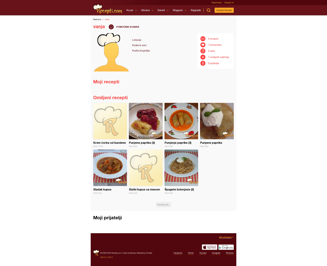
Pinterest (230, 253)
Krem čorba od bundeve (110, 125)
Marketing (141, 253)
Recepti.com (108, 9)
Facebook (178, 253)
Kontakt (149, 253)
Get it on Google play (226, 247)
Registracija (216, 3)
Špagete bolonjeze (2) (181, 172)
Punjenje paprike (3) (181, 125)
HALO (110, 257)
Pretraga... (208, 10)
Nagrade (196, 10)
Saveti (161, 10)
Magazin (178, 10)
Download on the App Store (209, 247)
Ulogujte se (229, 3)
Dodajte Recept (224, 10)
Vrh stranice (225, 237)
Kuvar (129, 10)
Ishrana (145, 10)
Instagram (216, 253)
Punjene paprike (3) (146, 125)
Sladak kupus (110, 172)
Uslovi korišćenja (129, 253)
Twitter (191, 253)
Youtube (202, 253)
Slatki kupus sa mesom (146, 172)
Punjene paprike (217, 125)
